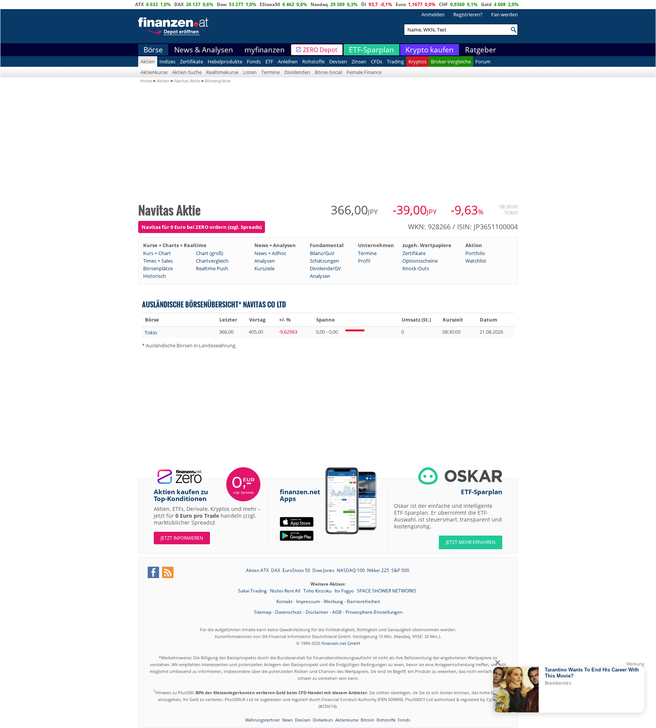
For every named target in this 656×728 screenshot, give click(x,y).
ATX (139, 4)
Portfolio (475, 253)
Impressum (308, 601)
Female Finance (364, 72)
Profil (364, 260)
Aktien (147, 61)
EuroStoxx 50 (296, 570)
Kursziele (264, 268)
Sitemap (262, 612)
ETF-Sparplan (371, 50)
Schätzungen (324, 260)
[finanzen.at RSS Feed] (167, 572)
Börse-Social (328, 72)
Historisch (154, 276)
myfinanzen (264, 50)
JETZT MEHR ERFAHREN (470, 542)
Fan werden (504, 14)
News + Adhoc (270, 253)
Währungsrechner (262, 720)
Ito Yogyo (344, 591)
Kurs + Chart (157, 253)
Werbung (333, 601)
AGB (337, 612)
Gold (486, 4)
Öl (363, 4)
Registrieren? (468, 14)
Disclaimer (317, 612)
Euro (401, 4)
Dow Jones (323, 570)
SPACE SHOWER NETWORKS (386, 591)
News (287, 720)
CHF (443, 4)
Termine (270, 72)
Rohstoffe (313, 61)
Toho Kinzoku (318, 591)
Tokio (151, 332)
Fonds (254, 61)
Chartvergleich (212, 260)
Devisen (338, 61)
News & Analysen (203, 50)
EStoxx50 (270, 4)
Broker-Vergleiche (451, 61)
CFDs (376, 61)
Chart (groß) (209, 253)
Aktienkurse (153, 72)
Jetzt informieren (182, 538)
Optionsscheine (420, 260)
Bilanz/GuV (322, 253)
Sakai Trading (253, 591)
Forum (482, 61)
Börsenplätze (158, 268)
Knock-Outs (415, 268)
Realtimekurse (222, 72)
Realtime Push (212, 268)
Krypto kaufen (429, 50)
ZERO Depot (320, 50)
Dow (222, 4)
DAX (179, 4)
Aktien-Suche (187, 72)
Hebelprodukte (225, 61)
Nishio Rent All (285, 591)
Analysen (264, 260)
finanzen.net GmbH (341, 643)
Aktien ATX (257, 570)
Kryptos (417, 61)
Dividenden (297, 72)
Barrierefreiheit (363, 601)
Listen (250, 72)
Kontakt (284, 601)
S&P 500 (400, 570)
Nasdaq (319, 4)
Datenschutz (288, 612)
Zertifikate (191, 61)
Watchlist (475, 260)
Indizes (167, 61)
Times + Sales (158, 260)
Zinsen (359, 61)
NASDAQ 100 (351, 570)
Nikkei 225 (378, 570)
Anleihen (288, 61)
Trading (395, 61)
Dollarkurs (323, 720)
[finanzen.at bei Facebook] (153, 572)
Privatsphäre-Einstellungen (373, 612)
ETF (269, 61)
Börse (153, 50)
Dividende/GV (325, 268)
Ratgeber (480, 50)
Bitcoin (367, 720)
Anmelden (433, 14)
